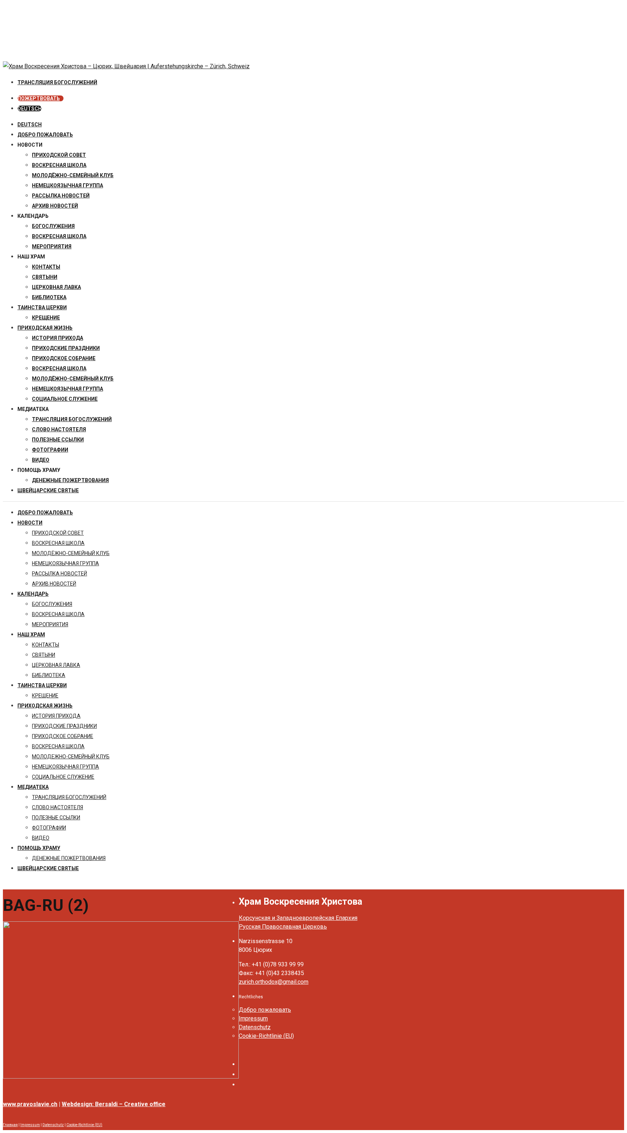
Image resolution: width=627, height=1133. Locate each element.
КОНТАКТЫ (46, 267)
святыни (44, 277)
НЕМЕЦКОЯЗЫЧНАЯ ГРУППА (67, 185)
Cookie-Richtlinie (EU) (266, 1035)
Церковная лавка (56, 287)
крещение (46, 318)
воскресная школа (59, 165)
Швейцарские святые (48, 490)
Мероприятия (51, 246)
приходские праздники (66, 348)
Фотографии (50, 450)
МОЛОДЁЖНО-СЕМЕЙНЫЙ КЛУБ (73, 175)
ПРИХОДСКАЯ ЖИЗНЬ (45, 328)
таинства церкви (42, 307)
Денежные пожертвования (70, 480)
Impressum (253, 1018)
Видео (40, 460)
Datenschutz (255, 1027)
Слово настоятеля (59, 429)
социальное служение (65, 399)
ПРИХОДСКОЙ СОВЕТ (59, 155)
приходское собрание (63, 358)
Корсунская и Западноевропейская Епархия (298, 917)
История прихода (57, 338)
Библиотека (49, 297)
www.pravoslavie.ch (30, 1104)
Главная (10, 1125)
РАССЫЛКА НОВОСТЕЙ (61, 196)
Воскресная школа (59, 236)
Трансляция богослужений (72, 419)
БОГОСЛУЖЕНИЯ (53, 226)
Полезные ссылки (58, 440)
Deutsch (29, 124)
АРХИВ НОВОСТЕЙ (55, 206)
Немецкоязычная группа (67, 389)
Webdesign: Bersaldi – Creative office (113, 1104)
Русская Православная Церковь (283, 926)
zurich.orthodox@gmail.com (273, 981)
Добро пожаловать (45, 135)
